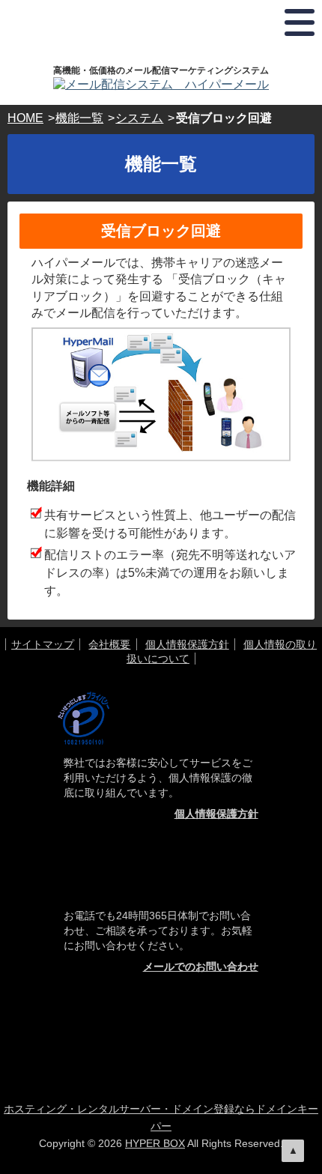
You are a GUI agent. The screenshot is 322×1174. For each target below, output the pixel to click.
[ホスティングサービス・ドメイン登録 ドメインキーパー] (163, 1012)
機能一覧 (79, 118)
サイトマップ (42, 644)
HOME (25, 118)
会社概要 (109, 644)
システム (139, 118)
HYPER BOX (155, 1143)
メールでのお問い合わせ (200, 966)
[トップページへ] (161, 84)
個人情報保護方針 (187, 644)
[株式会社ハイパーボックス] (189, 1051)
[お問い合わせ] (161, 873)
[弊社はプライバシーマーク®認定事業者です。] (83, 718)
